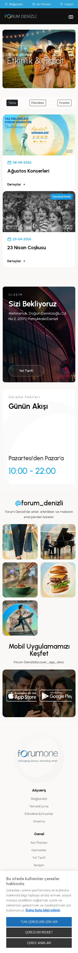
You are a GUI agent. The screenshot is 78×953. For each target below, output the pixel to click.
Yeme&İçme (39, 806)
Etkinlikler (37, 103)
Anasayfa (13, 51)
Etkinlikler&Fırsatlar (39, 814)
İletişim (39, 865)
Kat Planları (39, 843)
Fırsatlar (64, 103)
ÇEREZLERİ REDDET (39, 932)
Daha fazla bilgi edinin (43, 910)
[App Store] (21, 695)
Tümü (12, 103)
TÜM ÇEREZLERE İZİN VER (39, 922)
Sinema (39, 821)
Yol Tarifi (26, 371)
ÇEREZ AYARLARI (39, 943)
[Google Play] (55, 695)
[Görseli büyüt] (20, 541)
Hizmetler (39, 850)
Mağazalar (39, 799)
